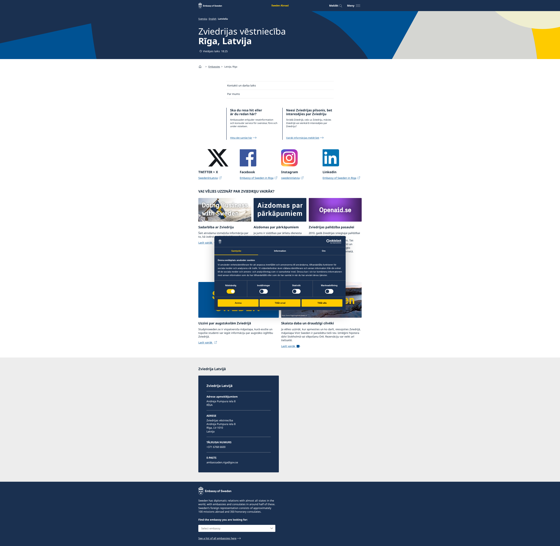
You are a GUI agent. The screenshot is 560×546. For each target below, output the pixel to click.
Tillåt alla (322, 303)
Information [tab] (280, 251)
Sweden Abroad (280, 5)
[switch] (263, 291)
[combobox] (236, 528)
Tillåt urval (280, 303)
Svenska (202, 18)
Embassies (214, 66)
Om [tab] (324, 251)
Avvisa (238, 303)
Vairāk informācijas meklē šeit (302, 137)
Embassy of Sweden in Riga (256, 178)
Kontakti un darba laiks (241, 85)
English (213, 18)
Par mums (233, 94)
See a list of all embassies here (217, 538)
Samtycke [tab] (236, 251)
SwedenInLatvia (208, 178)
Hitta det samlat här (241, 137)
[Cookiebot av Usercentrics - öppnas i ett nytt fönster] (329, 241)
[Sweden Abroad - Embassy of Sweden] (213, 5)
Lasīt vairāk (205, 242)
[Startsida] (201, 67)
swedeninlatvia (290, 178)
